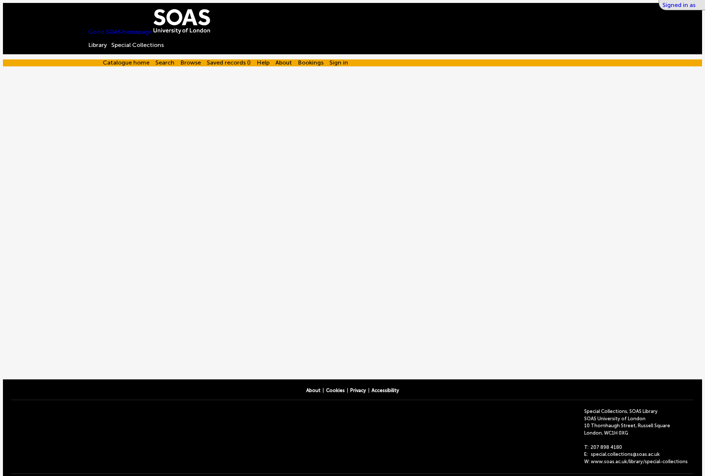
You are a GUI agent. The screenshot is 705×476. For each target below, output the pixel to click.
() (229, 62)
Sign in (338, 62)
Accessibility (385, 390)
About (313, 390)
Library (97, 44)
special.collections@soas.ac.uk (625, 454)
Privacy (358, 390)
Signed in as (678, 4)
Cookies (335, 390)
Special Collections (137, 44)
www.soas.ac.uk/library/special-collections (639, 461)
